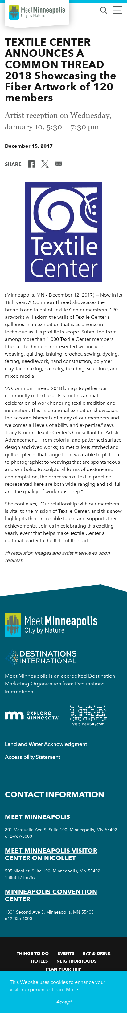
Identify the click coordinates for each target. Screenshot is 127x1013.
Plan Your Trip (63, 969)
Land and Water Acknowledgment (46, 744)
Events (65, 953)
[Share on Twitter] (45, 164)
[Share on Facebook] (31, 164)
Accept (64, 1002)
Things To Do (33, 953)
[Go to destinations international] (41, 657)
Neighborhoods (76, 961)
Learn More (65, 989)
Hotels (39, 961)
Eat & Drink (97, 953)
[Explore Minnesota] (32, 715)
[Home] (37, 12)
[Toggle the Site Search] (103, 10)
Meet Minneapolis (37, 816)
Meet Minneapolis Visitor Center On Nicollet (51, 854)
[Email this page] (58, 164)
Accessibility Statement (32, 757)
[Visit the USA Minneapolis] (88, 715)
